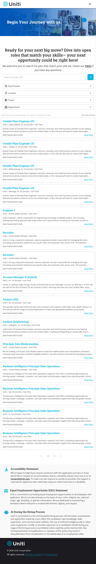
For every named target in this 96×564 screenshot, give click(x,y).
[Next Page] (61, 456)
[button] (48, 86)
